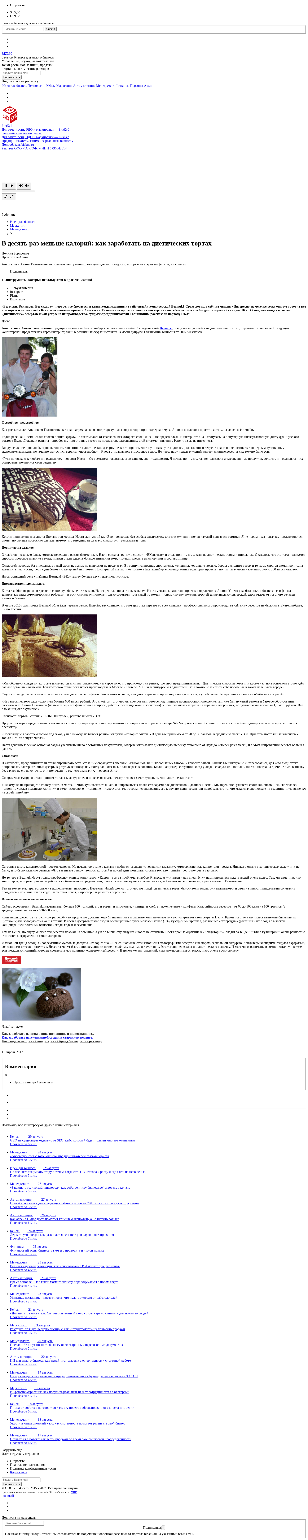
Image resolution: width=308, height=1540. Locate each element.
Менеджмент (105, 85)
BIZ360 (7, 53)
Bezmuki (166, 328)
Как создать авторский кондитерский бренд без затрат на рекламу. (52, 1041)
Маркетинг (64, 85)
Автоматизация (84, 85)
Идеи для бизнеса (14, 85)
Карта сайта (18, 1472)
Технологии (36, 85)
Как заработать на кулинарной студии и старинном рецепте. (47, 1037)
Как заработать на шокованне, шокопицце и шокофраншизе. (48, 1033)
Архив (148, 85)
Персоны (136, 85)
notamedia (8, 1495)
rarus (74, 1492)
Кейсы (51, 85)
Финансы (122, 85)
